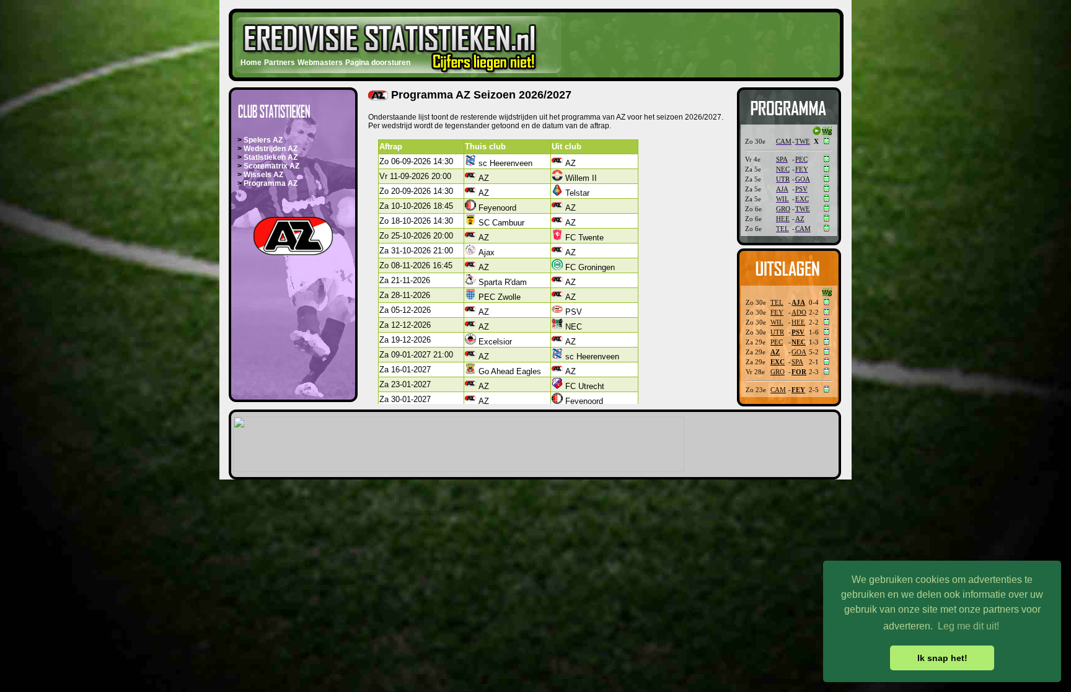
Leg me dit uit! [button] (968, 626)
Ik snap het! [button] (942, 658)
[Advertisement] (693, 41)
